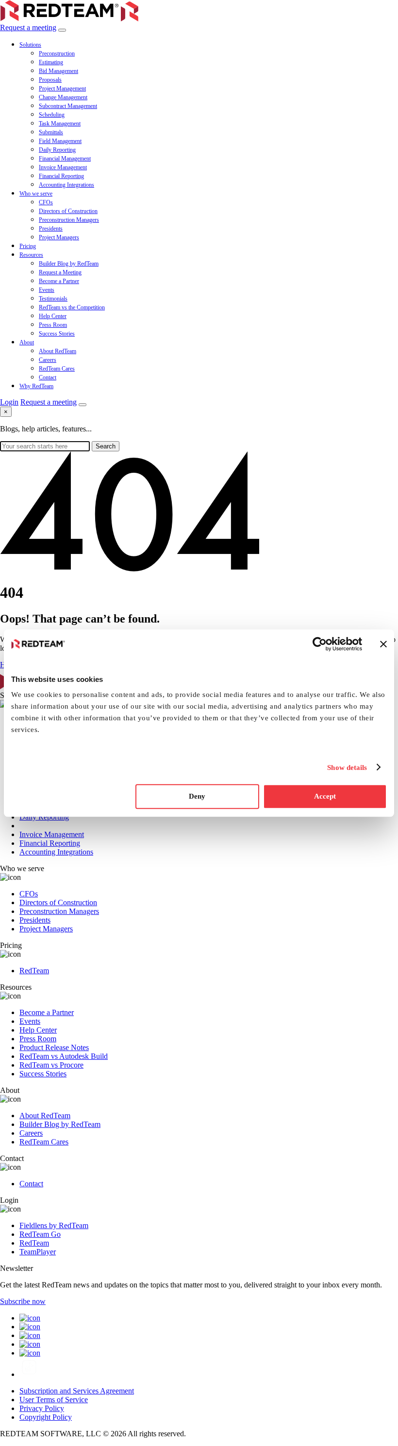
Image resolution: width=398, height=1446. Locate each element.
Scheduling (52, 114)
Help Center (52, 316)
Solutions (30, 44)
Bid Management (58, 71)
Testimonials (53, 298)
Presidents (51, 228)
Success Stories (57, 333)
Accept (325, 796)
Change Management (63, 97)
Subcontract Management (68, 106)
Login (9, 402)
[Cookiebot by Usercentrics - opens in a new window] (319, 644)
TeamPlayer (37, 1252)
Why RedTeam (36, 386)
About (26, 342)
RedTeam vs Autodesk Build (63, 1056)
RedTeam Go (40, 1234)
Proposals (50, 79)
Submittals (51, 132)
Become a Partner (59, 281)
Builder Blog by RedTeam (69, 263)
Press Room (53, 324)
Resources (31, 254)
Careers (47, 360)
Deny (197, 796)
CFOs (46, 202)
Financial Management (65, 158)
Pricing (27, 246)
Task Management (60, 123)
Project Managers (59, 237)
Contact (47, 377)
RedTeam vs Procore (51, 1065)
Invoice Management (63, 167)
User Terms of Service (53, 1399)
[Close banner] (383, 644)
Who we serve (35, 193)
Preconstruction (57, 53)
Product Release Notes (54, 1047)
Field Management (60, 141)
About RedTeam (57, 351)
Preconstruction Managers (69, 219)
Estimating (51, 62)
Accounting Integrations (66, 184)
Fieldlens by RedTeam (53, 1225)
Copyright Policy (45, 1417)
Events (46, 289)
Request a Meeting (60, 272)
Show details (347, 767)
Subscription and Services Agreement (76, 1391)
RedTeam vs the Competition (72, 307)
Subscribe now (23, 1301)
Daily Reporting (57, 149)
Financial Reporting (61, 176)
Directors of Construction (68, 211)
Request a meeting (28, 27)
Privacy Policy (41, 1408)
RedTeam (34, 970)
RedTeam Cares (57, 368)
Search (106, 446)
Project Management (62, 88)
